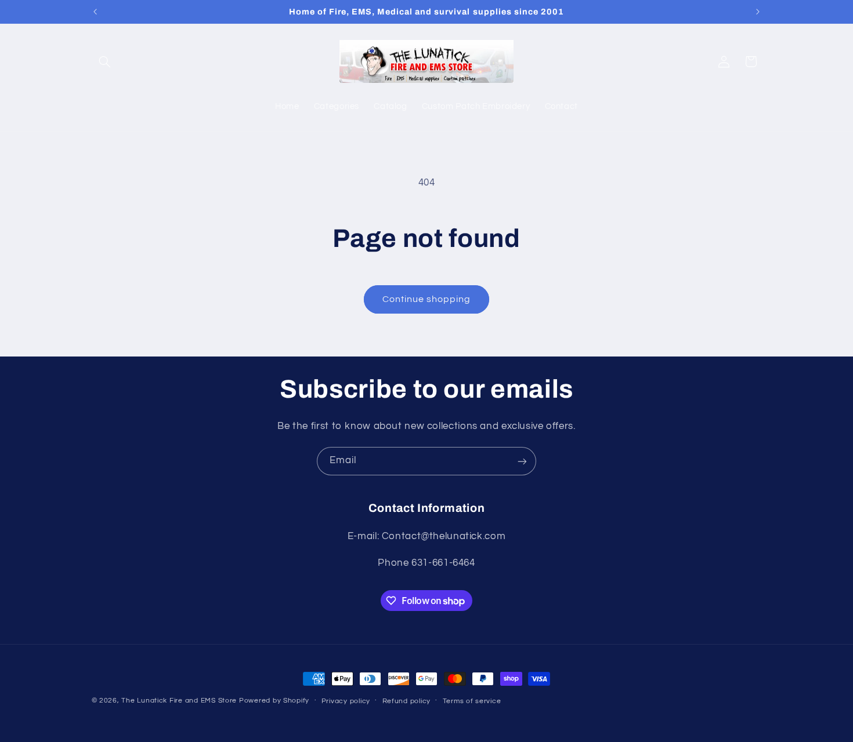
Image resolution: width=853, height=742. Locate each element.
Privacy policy (345, 701)
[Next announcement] (758, 11)
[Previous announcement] (95, 11)
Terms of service (472, 701)
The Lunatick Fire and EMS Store (179, 700)
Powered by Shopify (274, 700)
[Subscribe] (522, 461)
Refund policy (406, 701)
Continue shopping (426, 299)
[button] (105, 61)
